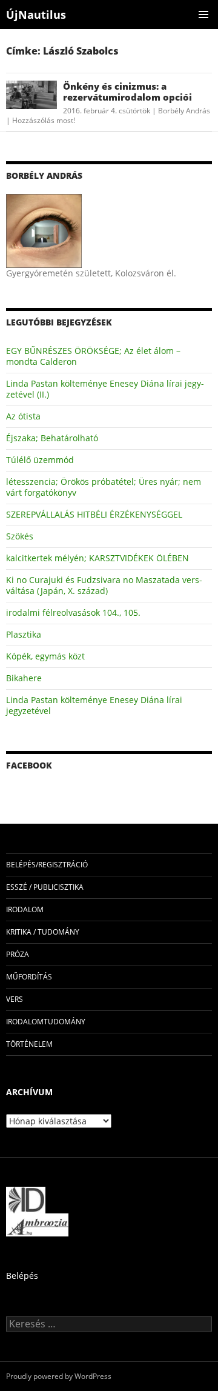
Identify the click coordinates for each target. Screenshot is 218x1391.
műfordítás (29, 977)
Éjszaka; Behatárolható (52, 438)
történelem (29, 1044)
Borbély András (184, 110)
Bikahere (24, 678)
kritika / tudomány (42, 932)
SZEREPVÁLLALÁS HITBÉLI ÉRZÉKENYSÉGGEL (94, 514)
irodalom (25, 909)
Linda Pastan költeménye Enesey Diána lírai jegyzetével (94, 705)
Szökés (19, 536)
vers (14, 999)
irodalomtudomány (45, 1021)
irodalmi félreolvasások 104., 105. (73, 612)
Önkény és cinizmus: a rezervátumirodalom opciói (127, 91)
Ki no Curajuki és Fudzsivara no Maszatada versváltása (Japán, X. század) (104, 585)
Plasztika (23, 634)
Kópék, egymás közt (45, 656)
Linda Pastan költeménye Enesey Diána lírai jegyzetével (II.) (105, 389)
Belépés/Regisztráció (47, 864)
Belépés (22, 1275)
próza (17, 954)
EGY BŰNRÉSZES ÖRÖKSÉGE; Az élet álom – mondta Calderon (93, 356)
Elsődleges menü (203, 14)
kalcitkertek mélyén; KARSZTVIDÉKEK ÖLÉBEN (97, 558)
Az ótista (23, 416)
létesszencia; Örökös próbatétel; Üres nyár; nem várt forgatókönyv (103, 487)
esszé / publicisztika (45, 887)
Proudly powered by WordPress (58, 1376)
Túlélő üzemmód (40, 459)
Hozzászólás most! (43, 120)
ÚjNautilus (36, 14)
